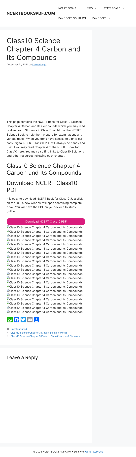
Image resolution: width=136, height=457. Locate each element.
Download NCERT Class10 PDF (46, 221)
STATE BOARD (111, 8)
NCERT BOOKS (67, 8)
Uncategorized (18, 329)
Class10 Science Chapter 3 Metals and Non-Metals (39, 332)
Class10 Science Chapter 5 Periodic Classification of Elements (45, 336)
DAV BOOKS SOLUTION (72, 18)
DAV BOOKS (99, 18)
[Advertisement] (46, 95)
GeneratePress (94, 451)
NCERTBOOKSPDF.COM (31, 13)
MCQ (90, 8)
